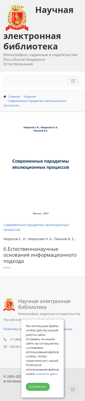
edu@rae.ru (19, 346)
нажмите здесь (46, 374)
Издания (30, 96)
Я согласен (37, 387)
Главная (14, 96)
